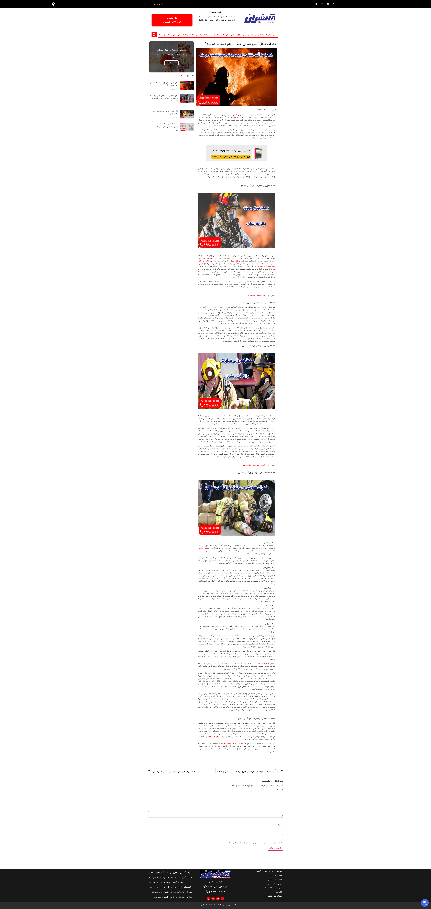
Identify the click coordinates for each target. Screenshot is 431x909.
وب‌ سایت (279, 834)
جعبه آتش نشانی (264, 34)
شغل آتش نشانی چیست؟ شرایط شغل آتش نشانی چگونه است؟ (164, 84)
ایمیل (280, 825)
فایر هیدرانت (216, 34)
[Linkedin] (328, 4)
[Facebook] (333, 4)
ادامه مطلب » (174, 89)
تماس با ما (166, 34)
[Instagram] (322, 4)
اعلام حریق (182, 34)
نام (281, 816)
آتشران (275, 34)
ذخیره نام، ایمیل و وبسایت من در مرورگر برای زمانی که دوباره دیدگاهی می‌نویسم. (253, 843)
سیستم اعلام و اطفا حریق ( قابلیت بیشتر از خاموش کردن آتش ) (165, 125)
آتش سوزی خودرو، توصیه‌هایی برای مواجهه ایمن (165, 112)
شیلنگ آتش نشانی (203, 34)
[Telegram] (316, 4)
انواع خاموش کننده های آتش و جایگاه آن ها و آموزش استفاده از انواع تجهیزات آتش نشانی (164, 98)
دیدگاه (280, 790)
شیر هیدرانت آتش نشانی (273, 888)
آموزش (173, 34)
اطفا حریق (191, 34)
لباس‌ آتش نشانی (212, 736)
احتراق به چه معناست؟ (256, 295)
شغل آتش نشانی (258, 663)
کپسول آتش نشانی (250, 34)
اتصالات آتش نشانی (275, 879)
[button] (154, 34)
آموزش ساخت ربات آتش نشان (253, 465)
